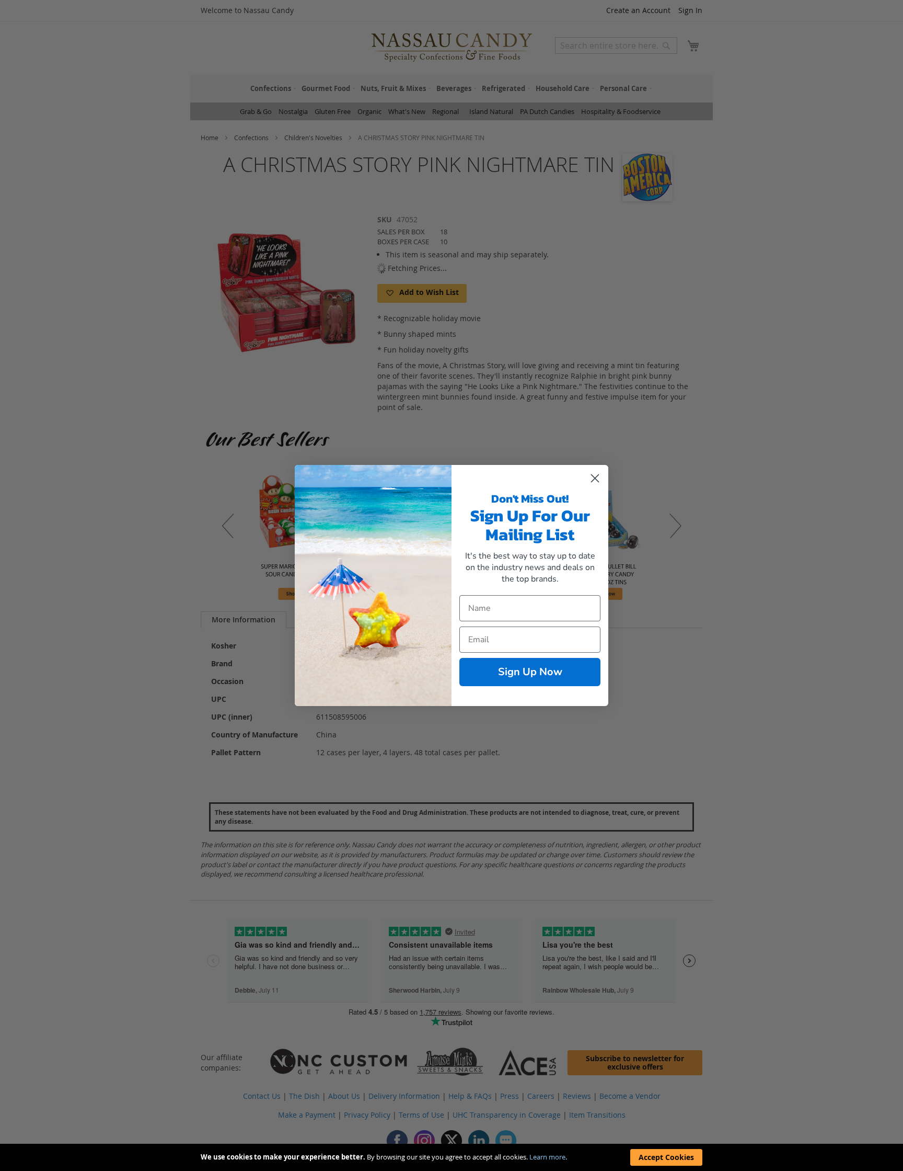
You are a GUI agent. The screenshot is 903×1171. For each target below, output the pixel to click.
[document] (451, 1157)
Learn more (547, 1157)
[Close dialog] (595, 478)
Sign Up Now (530, 672)
